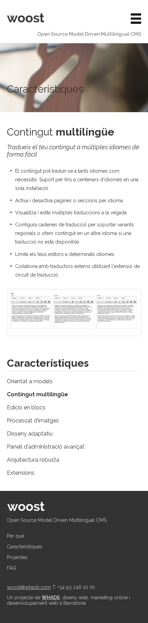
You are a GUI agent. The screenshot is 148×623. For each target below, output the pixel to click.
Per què (15, 536)
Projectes (17, 557)
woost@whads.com (29, 587)
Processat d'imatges (33, 420)
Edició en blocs (26, 407)
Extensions (20, 473)
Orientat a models (30, 381)
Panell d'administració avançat (45, 446)
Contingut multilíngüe (37, 394)
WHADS (51, 597)
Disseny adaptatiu (30, 433)
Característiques (24, 546)
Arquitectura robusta (33, 459)
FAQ (11, 568)
